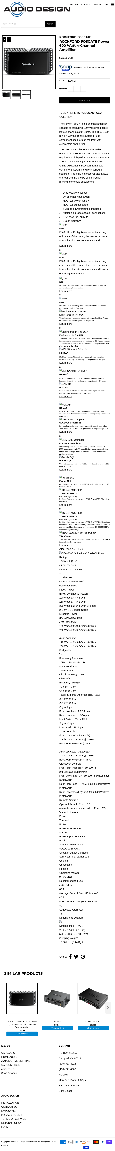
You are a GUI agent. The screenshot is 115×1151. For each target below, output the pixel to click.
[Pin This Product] (83, 957)
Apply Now (73, 73)
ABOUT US (7, 1069)
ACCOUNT (74, 5)
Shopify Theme (31, 1142)
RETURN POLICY (11, 1123)
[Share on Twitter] (76, 957)
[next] (108, 1008)
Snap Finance (9, 1073)
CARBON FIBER (10, 1065)
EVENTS (6, 1127)
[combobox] (28, 24)
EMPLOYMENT (10, 1110)
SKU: (61, 81)
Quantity (63, 89)
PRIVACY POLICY (11, 1115)
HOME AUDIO (9, 1057)
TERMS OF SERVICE (13, 1118)
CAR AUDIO (8, 1052)
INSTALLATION (10, 1102)
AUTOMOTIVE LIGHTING (16, 1060)
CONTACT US (9, 1106)
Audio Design (20, 1142)
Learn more (65, 245)
